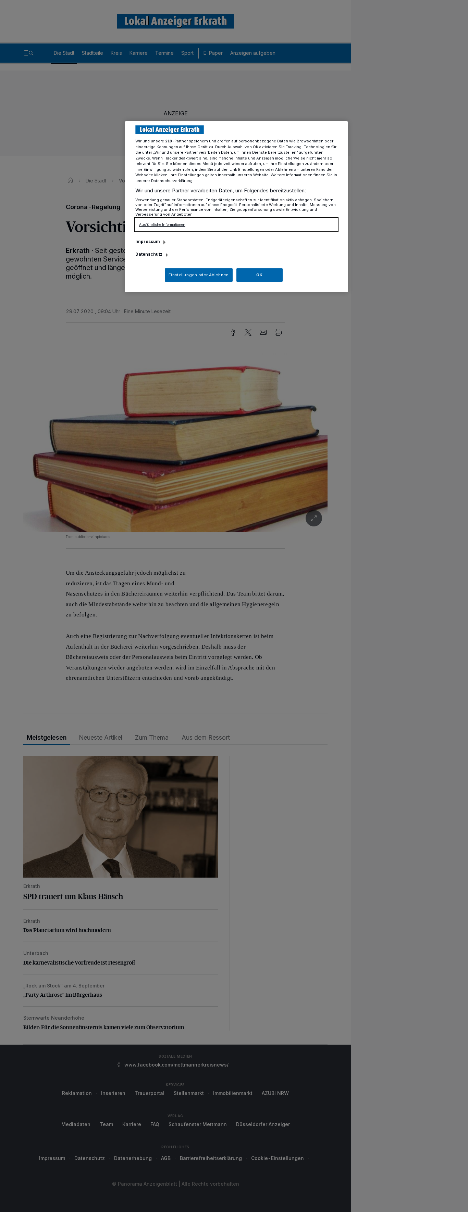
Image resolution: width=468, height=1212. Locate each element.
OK (259, 274)
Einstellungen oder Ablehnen (199, 274)
